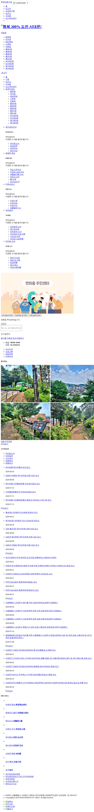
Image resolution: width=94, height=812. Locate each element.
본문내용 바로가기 (8, 2)
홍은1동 (9, 56)
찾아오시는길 (11, 784)
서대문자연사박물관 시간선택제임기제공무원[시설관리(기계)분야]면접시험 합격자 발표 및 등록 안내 (47, 683)
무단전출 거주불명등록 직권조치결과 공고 (23, 484)
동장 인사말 (15, 258)
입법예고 (9, 461)
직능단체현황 (15, 267)
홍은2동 (9, 59)
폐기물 (3, 338)
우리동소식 (14, 144)
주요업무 (13, 146)
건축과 (9, 338)
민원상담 (13, 203)
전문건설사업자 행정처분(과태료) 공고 (21, 582)
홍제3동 (9, 54)
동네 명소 (14, 265)
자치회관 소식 (16, 232)
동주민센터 (10, 89)
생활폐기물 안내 (16, 174)
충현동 (8, 37)
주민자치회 (14, 229)
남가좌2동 (10, 64)
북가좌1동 (10, 66)
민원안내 (9, 356)
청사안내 (13, 151)
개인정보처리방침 (13, 774)
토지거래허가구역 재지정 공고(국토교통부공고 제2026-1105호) (31, 558)
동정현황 (13, 263)
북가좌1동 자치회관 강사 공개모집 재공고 (22, 521)
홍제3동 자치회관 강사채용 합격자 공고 (22, 512)
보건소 (8, 13)
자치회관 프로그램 (17, 234)
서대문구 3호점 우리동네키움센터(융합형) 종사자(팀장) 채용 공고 (32, 666)
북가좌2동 (10, 68)
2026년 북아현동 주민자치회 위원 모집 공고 (23, 537)
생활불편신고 (15, 208)
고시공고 (9, 458)
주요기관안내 (15, 170)
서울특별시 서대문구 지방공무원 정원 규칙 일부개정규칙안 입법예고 (33, 611)
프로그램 (9, 352)
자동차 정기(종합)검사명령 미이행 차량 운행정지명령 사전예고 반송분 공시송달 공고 (40, 566)
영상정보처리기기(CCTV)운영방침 (20, 777)
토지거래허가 (18, 338)
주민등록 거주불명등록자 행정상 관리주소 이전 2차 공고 (28, 500)
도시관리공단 (11, 18)
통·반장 (13, 179)
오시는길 (9, 349)
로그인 (8, 9)
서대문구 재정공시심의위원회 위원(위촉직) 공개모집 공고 (29, 574)
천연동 (8, 39)
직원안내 (13, 148)
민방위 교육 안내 (17, 172)
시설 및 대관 (15, 236)
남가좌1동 (10, 61)
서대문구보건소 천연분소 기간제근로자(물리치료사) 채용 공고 (31, 675)
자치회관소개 (15, 227)
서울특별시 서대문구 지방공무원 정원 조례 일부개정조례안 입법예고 (33, 619)
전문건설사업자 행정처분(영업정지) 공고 (22, 590)
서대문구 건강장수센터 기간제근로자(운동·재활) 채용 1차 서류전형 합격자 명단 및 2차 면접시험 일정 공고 (49, 658)
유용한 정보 (10, 153)
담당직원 (9, 354)
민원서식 (13, 206)
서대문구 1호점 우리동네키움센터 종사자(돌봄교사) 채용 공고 (31, 650)
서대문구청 (10, 11)
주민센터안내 (11, 127)
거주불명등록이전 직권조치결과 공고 (21, 492)
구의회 (8, 16)
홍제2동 (9, 52)
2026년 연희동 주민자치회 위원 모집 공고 (22, 476)
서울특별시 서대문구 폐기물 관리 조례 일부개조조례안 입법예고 (32, 603)
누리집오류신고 (12, 781)
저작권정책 (10, 779)
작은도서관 (14, 177)
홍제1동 (9, 49)
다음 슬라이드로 (35, 315)
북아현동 (9, 42)
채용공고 (9, 463)
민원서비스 (10, 184)
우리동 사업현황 (16, 239)
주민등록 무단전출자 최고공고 (18, 467)
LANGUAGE (21, 3)
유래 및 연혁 (15, 260)
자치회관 (9, 210)
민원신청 (13, 201)
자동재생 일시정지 (21, 315)
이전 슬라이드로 (7, 315)
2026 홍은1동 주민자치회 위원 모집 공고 (22, 529)
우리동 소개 (10, 241)
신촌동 (8, 44)
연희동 (3, 33)
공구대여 (14, 182)
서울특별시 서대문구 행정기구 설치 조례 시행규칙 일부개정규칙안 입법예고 (36, 627)
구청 (7, 79)
